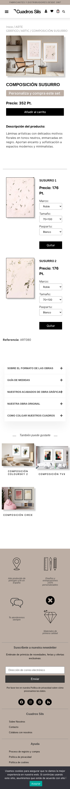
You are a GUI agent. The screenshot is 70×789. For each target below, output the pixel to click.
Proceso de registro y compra (24, 751)
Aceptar (36, 783)
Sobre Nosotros (17, 721)
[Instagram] (30, 702)
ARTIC (25, 30)
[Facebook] (21, 702)
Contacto (13, 727)
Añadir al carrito (35, 112)
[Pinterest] (39, 702)
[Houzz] (48, 702)
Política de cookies (19, 762)
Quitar (51, 245)
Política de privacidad (20, 757)
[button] (6, 11)
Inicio (9, 27)
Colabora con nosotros (20, 732)
